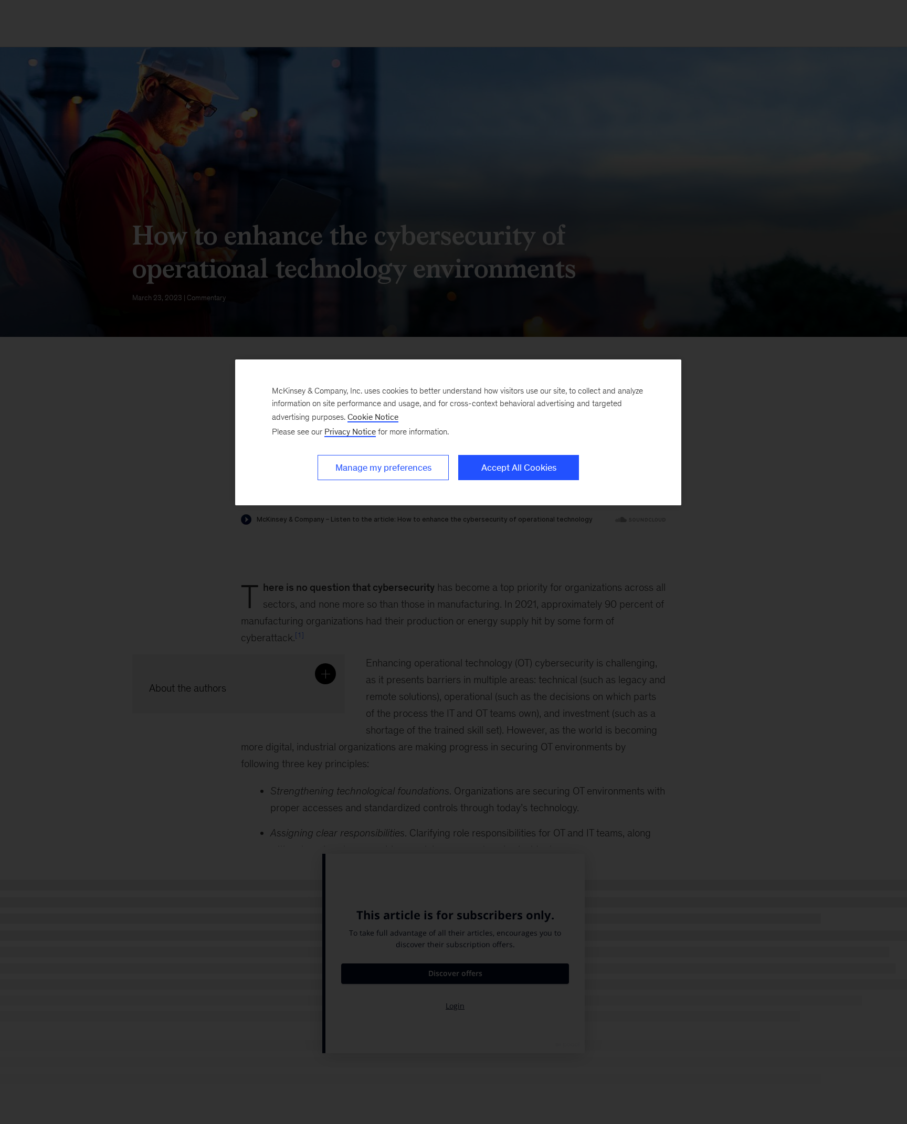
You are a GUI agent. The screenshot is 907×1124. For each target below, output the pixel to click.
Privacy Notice (350, 431)
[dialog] (458, 432)
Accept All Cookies (518, 467)
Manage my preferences (383, 467)
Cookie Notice (372, 416)
